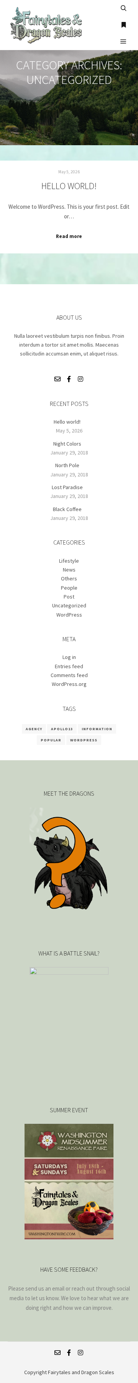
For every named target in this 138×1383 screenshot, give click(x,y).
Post (69, 596)
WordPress (69, 614)
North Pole (67, 465)
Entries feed (69, 666)
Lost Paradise (67, 487)
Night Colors (67, 443)
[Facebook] (69, 379)
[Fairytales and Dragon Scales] (46, 25)
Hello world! (69, 185)
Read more (69, 236)
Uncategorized (69, 605)
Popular (51, 740)
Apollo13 (62, 728)
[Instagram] (80, 379)
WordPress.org (69, 684)
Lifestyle (69, 560)
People (69, 587)
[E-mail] (57, 379)
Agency (34, 728)
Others (69, 578)
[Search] (123, 8)
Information (97, 728)
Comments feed (69, 675)
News (69, 569)
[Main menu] (123, 42)
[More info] (123, 25)
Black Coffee (67, 509)
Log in (69, 657)
